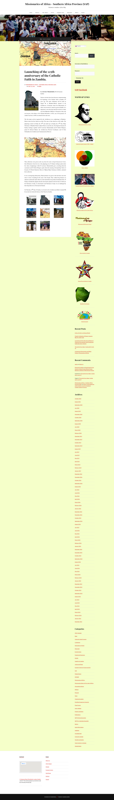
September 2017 (78, 445)
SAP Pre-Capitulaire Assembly (82, 721)
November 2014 (78, 552)
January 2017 (78, 471)
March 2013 (77, 612)
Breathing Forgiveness (84, 303)
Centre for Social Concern (80, 639)
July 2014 (77, 565)
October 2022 (78, 398)
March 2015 (77, 540)
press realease (78, 708)
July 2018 (77, 427)
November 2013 (78, 587)
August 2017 (78, 449)
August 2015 (78, 524)
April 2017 (77, 461)
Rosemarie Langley (79, 367)
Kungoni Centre (60, 12)
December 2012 (78, 621)
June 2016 (77, 493)
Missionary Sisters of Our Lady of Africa (85, 210)
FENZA (52, 12)
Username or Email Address (81, 63)
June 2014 (77, 568)
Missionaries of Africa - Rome (85, 124)
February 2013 (78, 615)
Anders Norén (66, 796)
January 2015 (78, 546)
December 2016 (78, 474)
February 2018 (78, 433)
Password (77, 70)
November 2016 (78, 477)
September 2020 (78, 405)
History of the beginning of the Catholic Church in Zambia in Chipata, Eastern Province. (84, 386)
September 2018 (78, 420)
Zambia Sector (78, 746)
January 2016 (78, 508)
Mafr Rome (69, 12)
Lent (76, 670)
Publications (77, 714)
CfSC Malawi (45, 12)
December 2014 (78, 549)
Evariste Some (78, 651)
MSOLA (76, 12)
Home (31, 12)
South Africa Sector (79, 727)
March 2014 (77, 574)
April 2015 (77, 537)
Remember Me (79, 78)
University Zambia (79, 736)
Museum (77, 692)
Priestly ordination (79, 711)
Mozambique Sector (79, 686)
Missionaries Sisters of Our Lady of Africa (84, 683)
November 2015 (78, 514)
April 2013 (77, 609)
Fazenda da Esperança (80, 655)
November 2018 (78, 414)
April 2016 (77, 499)
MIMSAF (77, 677)
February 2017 (78, 467)
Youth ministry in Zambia (80, 743)
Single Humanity (84, 321)
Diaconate (77, 648)
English (79, 46)
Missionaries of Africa (80, 680)
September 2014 (78, 558)
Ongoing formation (79, 699)
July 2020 (77, 408)
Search (76, 53)
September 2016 (78, 483)
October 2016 (78, 480)
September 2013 (78, 593)
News (40, 86)
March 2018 (77, 430)
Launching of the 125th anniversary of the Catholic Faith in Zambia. (42, 75)
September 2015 (78, 521)
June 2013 (77, 602)
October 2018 (78, 417)
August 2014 (78, 562)
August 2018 (78, 423)
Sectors (76, 724)
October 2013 (78, 590)
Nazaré (83, 12)
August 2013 (78, 596)
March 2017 (77, 464)
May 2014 (77, 571)
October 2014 (78, 555)
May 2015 (77, 533)
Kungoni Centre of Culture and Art (83, 667)
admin (76, 364)
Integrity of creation (79, 661)
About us (37, 12)
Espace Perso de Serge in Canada (84, 281)
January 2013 (78, 618)
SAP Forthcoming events (80, 717)
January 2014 (78, 580)
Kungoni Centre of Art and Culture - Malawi (85, 185)
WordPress (53, 796)
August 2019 (78, 411)
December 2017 (78, 436)
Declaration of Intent (79, 645)
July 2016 (77, 489)
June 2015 (77, 530)
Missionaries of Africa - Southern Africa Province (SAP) (57, 4)
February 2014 (78, 577)
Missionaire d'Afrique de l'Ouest (84, 224)
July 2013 (77, 599)
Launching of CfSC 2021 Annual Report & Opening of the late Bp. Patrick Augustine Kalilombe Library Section (84, 342)
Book (76, 636)
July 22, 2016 (31, 86)
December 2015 (78, 511)
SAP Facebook (81, 89)
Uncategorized (78, 733)
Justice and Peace (79, 664)
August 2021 (78, 401)
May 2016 (77, 496)
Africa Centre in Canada (85, 253)
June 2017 (77, 455)
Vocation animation (79, 739)
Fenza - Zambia (85, 167)
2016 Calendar (78, 633)
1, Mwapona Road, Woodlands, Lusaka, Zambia (30, 779)
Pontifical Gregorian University (82, 702)
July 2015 (77, 527)
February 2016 (78, 505)
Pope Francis (78, 705)
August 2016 (78, 486)
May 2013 (77, 606)
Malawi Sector (78, 673)
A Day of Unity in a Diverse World (82, 333)
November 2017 (78, 439)
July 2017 (77, 452)
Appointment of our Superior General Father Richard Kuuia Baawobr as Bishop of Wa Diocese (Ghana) (84, 369)
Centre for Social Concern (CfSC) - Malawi (84, 144)
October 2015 (78, 518)
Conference (77, 642)
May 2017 (77, 458)
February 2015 (78, 543)
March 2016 (77, 502)
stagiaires (77, 730)
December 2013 (78, 584)
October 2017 (78, 442)
